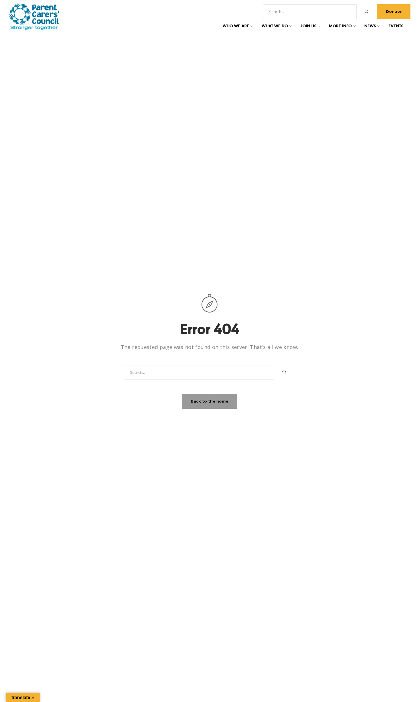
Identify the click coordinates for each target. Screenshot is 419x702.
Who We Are (236, 26)
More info (340, 26)
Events (396, 26)
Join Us (308, 26)
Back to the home (209, 401)
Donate (394, 11)
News (370, 26)
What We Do (275, 26)
